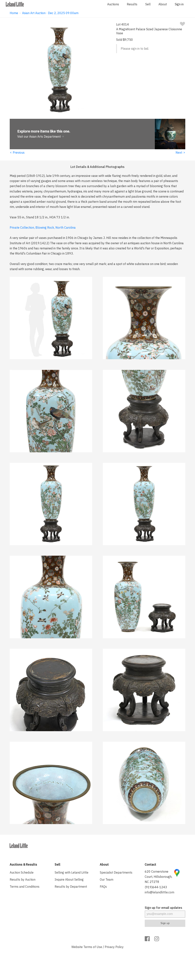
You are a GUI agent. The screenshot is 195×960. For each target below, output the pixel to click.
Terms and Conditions (24, 886)
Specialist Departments (116, 872)
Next (180, 152)
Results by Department (71, 886)
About (162, 4)
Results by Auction (22, 879)
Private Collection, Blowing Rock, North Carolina (43, 227)
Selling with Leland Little (71, 872)
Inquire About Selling (69, 879)
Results (132, 4)
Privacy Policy (114, 947)
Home (14, 13)
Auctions (113, 4)
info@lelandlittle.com (159, 892)
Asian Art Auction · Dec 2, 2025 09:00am (50, 13)
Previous (17, 152)
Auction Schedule (22, 872)
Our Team (106, 879)
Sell (148, 4)
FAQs (103, 886)
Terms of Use (92, 947)
